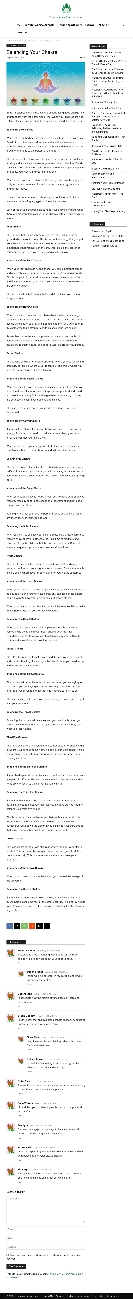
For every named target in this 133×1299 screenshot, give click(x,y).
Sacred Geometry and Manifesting (102, 175)
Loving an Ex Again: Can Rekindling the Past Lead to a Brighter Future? (106, 128)
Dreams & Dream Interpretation (108, 235)
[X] (17, 926)
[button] (123, 25)
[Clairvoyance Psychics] (66, 10)
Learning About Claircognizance (107, 183)
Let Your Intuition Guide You (105, 188)
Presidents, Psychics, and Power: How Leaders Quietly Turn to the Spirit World (108, 93)
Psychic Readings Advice (26, 40)
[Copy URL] (47, 926)
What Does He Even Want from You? (107, 195)
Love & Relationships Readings (107, 240)
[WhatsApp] (24, 926)
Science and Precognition (104, 102)
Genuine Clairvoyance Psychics (40, 25)
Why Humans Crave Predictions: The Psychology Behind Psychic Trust (107, 81)
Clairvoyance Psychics (102, 231)
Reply (20, 963)
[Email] (39, 926)
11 (84, 57)
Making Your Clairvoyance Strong (108, 211)
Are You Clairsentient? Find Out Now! (107, 161)
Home (18, 25)
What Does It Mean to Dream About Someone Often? (106, 54)
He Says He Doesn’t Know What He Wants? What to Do (108, 63)
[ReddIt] (32, 926)
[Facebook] (9, 926)
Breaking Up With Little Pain (105, 168)
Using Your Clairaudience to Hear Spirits (108, 138)
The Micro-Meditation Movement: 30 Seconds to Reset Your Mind (108, 71)
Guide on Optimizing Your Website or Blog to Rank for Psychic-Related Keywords (108, 116)
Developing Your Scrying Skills (106, 146)
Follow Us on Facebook (78, 1296)
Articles (89, 25)
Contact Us (22, 32)
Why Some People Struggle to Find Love (106, 153)
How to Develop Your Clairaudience (102, 204)
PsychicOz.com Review (71, 25)
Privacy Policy (98, 1296)
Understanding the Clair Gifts (106, 108)
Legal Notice (113, 1296)
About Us (104, 25)
